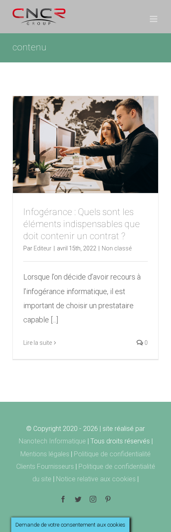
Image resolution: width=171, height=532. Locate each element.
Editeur (42, 248)
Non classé (117, 248)
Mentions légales (45, 454)
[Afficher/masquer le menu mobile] (154, 19)
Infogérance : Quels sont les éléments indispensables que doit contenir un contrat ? (81, 224)
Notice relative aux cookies (96, 479)
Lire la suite (37, 342)
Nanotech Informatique (52, 441)
